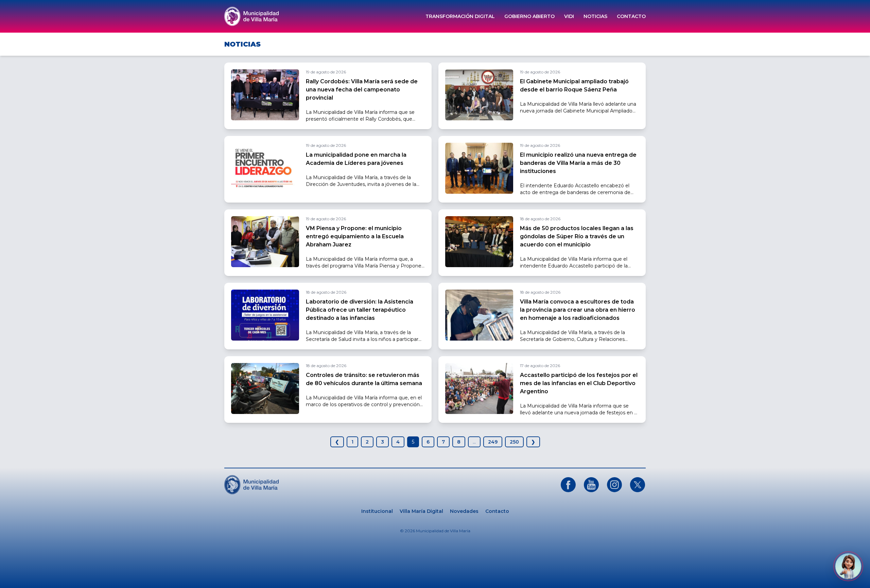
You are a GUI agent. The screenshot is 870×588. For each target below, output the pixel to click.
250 (514, 442)
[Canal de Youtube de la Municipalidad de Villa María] (591, 485)
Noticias (595, 16)
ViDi (569, 16)
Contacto (631, 16)
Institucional (377, 511)
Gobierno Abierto (529, 16)
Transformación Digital (460, 16)
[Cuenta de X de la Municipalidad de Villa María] (637, 485)
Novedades (464, 511)
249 (493, 442)
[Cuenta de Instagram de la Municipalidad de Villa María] (614, 485)
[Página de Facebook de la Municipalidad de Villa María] (568, 485)
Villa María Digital (421, 511)
